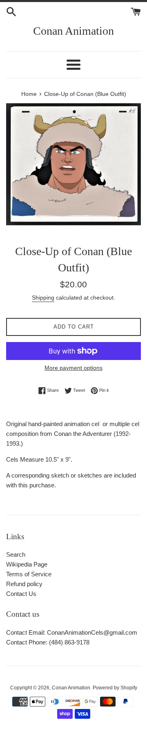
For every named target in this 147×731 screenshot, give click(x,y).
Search (15, 554)
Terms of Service (28, 574)
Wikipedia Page (26, 564)
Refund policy (24, 583)
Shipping (43, 297)
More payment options (73, 367)
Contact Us (21, 593)
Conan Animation (73, 30)
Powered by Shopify (115, 688)
